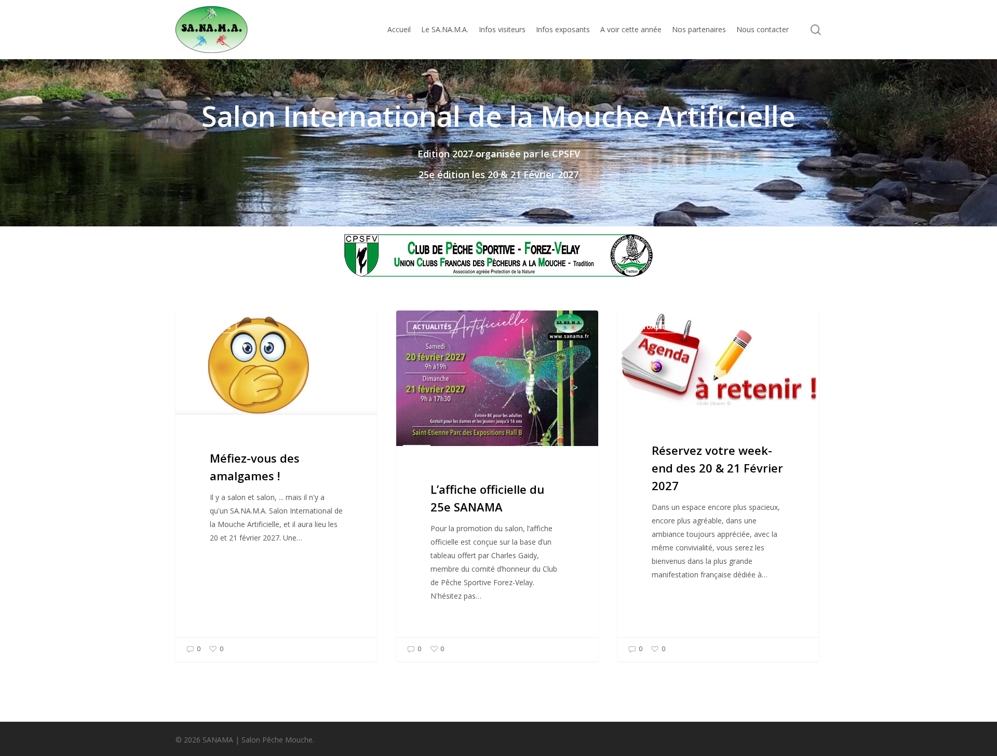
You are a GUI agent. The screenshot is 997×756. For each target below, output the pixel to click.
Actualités (211, 326)
